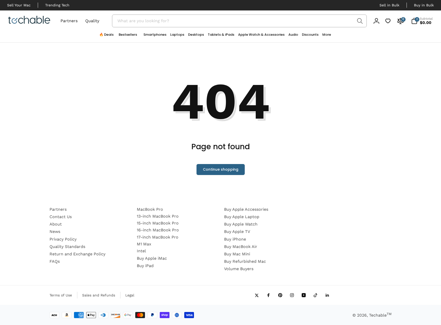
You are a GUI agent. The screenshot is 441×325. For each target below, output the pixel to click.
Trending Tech (57, 5)
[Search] (360, 21)
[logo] (29, 21)
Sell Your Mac (19, 5)
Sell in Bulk (389, 5)
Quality (92, 20)
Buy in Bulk (424, 5)
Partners (69, 20)
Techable (380, 315)
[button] (153, 36)
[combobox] (239, 21)
